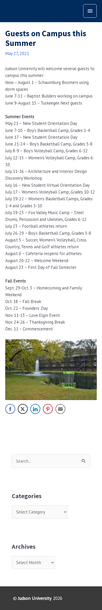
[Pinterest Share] (48, 409)
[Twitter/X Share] (23, 409)
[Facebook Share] (10, 409)
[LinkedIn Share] (35, 409)
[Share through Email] (60, 409)
